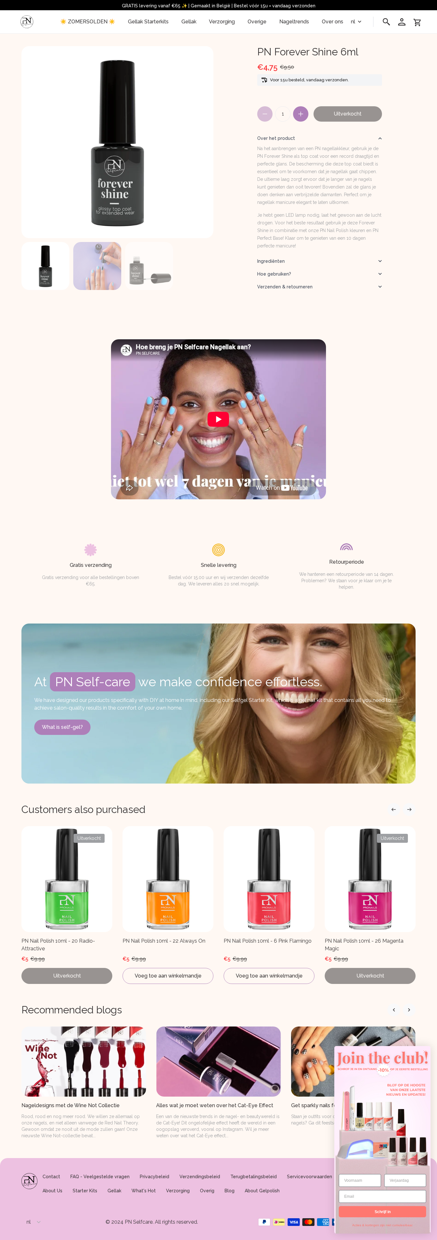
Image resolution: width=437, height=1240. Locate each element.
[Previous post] (409, 1009)
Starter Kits (85, 1190)
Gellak (189, 22)
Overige (257, 22)
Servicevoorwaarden (309, 1176)
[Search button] (386, 22)
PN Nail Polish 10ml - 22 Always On (164, 941)
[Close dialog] (425, 1052)
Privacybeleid (154, 1176)
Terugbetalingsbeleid (253, 1176)
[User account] (401, 22)
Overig (207, 1190)
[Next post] (393, 1009)
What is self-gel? (62, 727)
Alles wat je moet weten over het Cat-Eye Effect (214, 1105)
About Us (52, 1190)
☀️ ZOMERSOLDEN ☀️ (87, 22)
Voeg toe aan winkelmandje (168, 976)
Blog (229, 1190)
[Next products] (393, 809)
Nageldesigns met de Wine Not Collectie (70, 1105)
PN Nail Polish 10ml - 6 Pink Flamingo (268, 941)
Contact (51, 1176)
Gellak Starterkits (148, 22)
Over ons (333, 22)
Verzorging (222, 22)
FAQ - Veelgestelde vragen (100, 1176)
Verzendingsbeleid (199, 1176)
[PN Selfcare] (26, 21)
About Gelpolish (262, 1190)
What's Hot (143, 1190)
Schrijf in (383, 1212)
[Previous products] (409, 809)
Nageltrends (294, 22)
